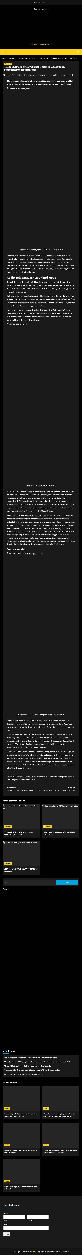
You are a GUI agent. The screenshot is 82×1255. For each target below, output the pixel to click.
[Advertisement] (41, 27)
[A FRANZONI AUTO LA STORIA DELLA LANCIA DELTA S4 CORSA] (21, 816)
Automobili (8, 64)
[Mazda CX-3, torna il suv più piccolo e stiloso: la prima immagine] (21, 1135)
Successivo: (58, 789)
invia (7, 1234)
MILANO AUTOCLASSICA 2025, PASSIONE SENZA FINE (59, 833)
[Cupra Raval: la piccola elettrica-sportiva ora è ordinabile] (21, 1171)
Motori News (29, 779)
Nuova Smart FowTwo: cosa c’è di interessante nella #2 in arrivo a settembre (32, 1070)
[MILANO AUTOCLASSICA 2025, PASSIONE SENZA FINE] (61, 816)
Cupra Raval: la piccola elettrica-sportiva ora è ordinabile (25, 1074)
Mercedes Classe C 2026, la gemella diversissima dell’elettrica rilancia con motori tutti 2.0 (37, 1062)
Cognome (30, 1220)
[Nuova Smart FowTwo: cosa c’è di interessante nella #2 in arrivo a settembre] (61, 1135)
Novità (7, 1108)
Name (6, 1213)
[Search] (78, 52)
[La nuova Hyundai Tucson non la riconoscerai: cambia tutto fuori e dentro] (21, 1098)
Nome (5, 1220)
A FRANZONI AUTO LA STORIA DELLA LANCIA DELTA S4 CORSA (18, 833)
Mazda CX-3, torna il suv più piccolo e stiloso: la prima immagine (27, 1066)
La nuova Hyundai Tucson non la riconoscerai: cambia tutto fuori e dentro (30, 1058)
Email (6, 1224)
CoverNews (54, 1252)
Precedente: (23, 789)
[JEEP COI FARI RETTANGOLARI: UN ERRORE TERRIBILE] (21, 853)
